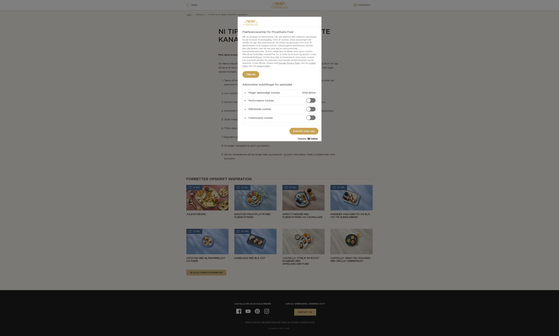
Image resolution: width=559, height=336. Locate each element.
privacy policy (263, 66)
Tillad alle (251, 74)
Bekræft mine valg (304, 131)
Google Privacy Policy (289, 63)
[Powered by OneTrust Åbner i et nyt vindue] (309, 139)
